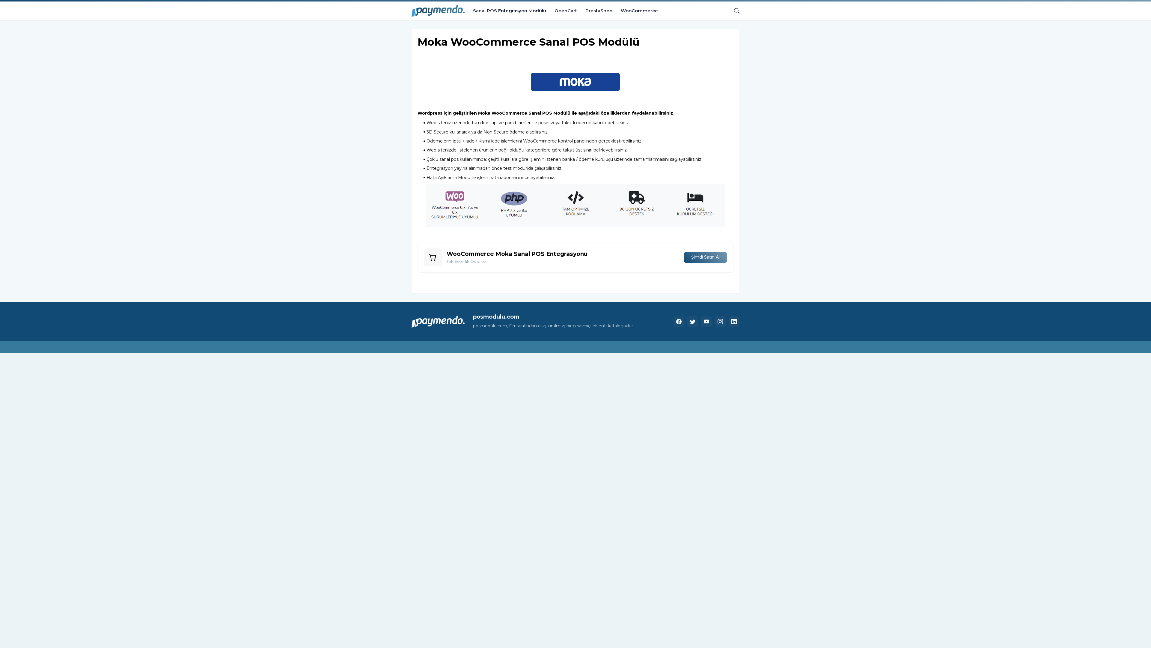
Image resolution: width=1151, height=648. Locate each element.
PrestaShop (598, 11)
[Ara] (734, 11)
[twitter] (692, 321)
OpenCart (566, 11)
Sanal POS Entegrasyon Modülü (509, 11)
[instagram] (720, 321)
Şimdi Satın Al (705, 257)
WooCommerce (639, 11)
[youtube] (706, 321)
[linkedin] (734, 321)
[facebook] (679, 321)
